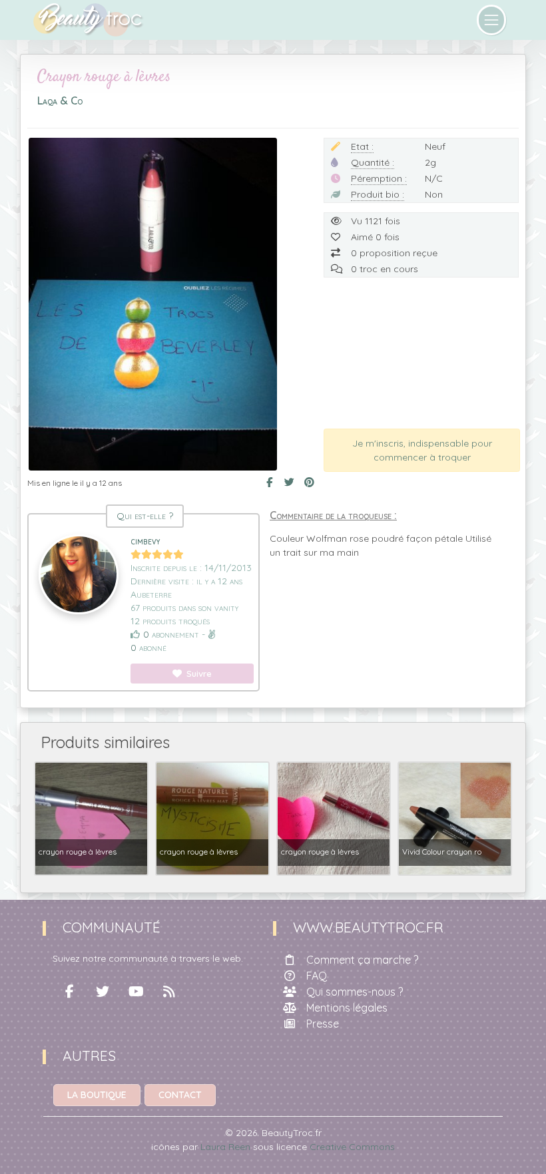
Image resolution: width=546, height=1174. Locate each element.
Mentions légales (347, 1007)
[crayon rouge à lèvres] (91, 817)
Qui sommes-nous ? (354, 991)
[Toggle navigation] (492, 20)
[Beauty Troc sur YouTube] (135, 991)
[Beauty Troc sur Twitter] (102, 991)
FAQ (316, 975)
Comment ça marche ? (362, 959)
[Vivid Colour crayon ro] (454, 817)
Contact (180, 1095)
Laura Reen (225, 1147)
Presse (322, 1023)
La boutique (97, 1095)
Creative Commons (352, 1147)
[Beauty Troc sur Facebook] (69, 991)
